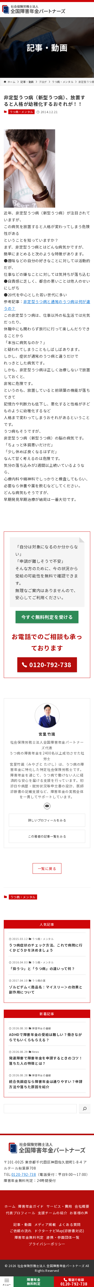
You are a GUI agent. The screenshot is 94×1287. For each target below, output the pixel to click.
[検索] (84, 1108)
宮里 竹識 (47, 734)
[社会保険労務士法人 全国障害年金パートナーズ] (33, 9)
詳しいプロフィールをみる (47, 820)
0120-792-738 (24, 1174)
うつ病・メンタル (21, 112)
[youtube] (47, 806)
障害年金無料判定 (34, 1282)
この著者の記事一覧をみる (47, 836)
